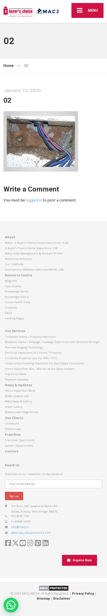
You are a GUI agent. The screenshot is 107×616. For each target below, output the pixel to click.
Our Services (15, 331)
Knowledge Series (16, 291)
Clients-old (12, 423)
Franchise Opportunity (20, 440)
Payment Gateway (16, 379)
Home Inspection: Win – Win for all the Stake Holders (39, 369)
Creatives (11, 307)
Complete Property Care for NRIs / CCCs (31, 358)
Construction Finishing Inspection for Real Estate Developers (44, 363)
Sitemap (43, 598)
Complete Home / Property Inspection (30, 336)
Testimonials (13, 429)
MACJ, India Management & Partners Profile (33, 253)
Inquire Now (82, 560)
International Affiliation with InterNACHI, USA (34, 269)
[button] (10, 605)
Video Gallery (13, 407)
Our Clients (14, 418)
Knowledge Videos (17, 297)
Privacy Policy (83, 593)
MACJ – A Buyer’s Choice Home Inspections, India (36, 242)
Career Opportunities (19, 445)
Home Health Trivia (17, 302)
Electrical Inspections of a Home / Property (33, 352)
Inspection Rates (15, 374)
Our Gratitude (14, 264)
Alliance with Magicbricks (21, 412)
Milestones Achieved (18, 259)
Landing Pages (14, 318)
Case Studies (13, 286)
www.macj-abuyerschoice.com (31, 532)
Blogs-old (11, 281)
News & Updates (18, 385)
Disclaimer (61, 598)
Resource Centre (18, 275)
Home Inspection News (20, 390)
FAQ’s (8, 313)
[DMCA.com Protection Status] (54, 588)
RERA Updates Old (17, 396)
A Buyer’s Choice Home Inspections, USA (31, 248)
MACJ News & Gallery (18, 401)
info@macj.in (20, 527)
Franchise (13, 434)
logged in (34, 199)
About (10, 237)
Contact (11, 451)
